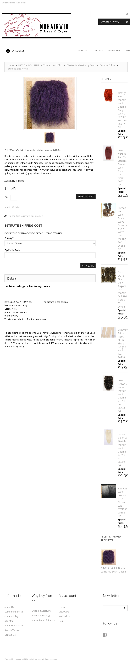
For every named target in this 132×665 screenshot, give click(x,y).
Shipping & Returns (42, 610)
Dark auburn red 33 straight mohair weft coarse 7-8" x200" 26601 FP (122, 167)
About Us (9, 607)
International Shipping (43, 620)
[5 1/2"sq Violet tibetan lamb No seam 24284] (49, 132)
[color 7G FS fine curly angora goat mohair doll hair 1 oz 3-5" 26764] (108, 275)
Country (8, 238)
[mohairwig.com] (36, 25)
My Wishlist (114, 50)
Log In (127, 50)
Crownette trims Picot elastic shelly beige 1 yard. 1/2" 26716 (124, 343)
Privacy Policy (11, 616)
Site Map (9, 620)
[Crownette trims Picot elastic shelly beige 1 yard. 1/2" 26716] (108, 332)
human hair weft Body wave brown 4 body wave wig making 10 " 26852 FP (122, 228)
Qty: (6, 197)
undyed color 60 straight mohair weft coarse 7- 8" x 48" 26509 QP (122, 450)
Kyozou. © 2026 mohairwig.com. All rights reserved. (36, 659)
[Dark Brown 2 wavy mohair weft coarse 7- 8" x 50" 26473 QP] (108, 383)
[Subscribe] (125, 607)
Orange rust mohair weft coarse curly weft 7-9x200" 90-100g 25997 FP (122, 110)
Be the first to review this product (26, 215)
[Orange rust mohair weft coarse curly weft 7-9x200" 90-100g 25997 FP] (108, 95)
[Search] (127, 13)
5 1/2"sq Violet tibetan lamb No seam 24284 (113, 569)
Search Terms (11, 630)
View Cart (64, 611)
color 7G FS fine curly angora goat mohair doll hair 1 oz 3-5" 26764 (123, 289)
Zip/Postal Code (12, 250)
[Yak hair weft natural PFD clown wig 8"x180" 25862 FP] (108, 491)
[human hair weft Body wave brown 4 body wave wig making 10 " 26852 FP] (108, 210)
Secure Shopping (41, 615)
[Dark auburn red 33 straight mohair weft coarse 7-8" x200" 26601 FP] (108, 153)
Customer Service (13, 611)
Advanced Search (13, 625)
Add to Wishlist (12, 207)
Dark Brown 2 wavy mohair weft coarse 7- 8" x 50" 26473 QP (122, 396)
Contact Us (10, 634)
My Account (84, 50)
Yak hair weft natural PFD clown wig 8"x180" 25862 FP (122, 502)
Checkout (99, 50)
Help (61, 620)
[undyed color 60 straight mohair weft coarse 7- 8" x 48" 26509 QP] (108, 437)
